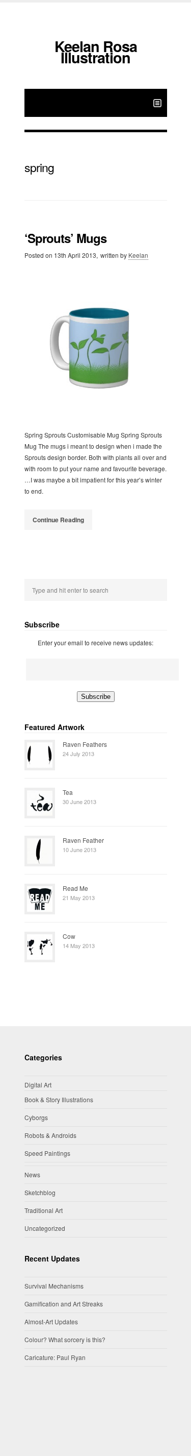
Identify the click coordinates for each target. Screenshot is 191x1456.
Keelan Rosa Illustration (95, 52)
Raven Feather (83, 840)
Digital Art (37, 1084)
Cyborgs (36, 1117)
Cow (69, 936)
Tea (68, 792)
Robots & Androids (50, 1135)
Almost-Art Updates (51, 1321)
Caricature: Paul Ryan (55, 1357)
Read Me (75, 888)
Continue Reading (58, 519)
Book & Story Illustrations (58, 1099)
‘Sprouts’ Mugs (65, 238)
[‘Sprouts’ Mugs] (95, 345)
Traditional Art (43, 1210)
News (32, 1174)
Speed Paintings (47, 1153)
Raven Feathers (85, 744)
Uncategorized (44, 1228)
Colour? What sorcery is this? (64, 1339)
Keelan (138, 255)
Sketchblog (40, 1192)
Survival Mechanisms (54, 1285)
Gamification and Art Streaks (63, 1303)
